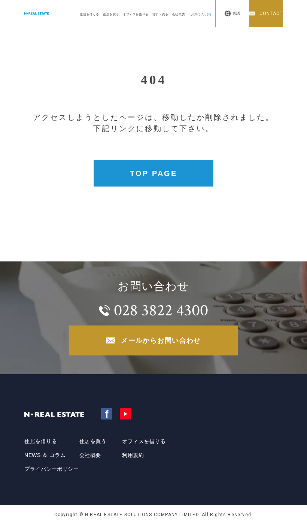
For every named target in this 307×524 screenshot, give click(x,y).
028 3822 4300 (161, 310)
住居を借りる (89, 14)
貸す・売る (160, 14)
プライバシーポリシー (51, 469)
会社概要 (178, 14)
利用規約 (133, 455)
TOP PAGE (153, 173)
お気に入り (201, 14)
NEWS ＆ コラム (45, 455)
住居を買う (111, 14)
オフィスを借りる (136, 14)
